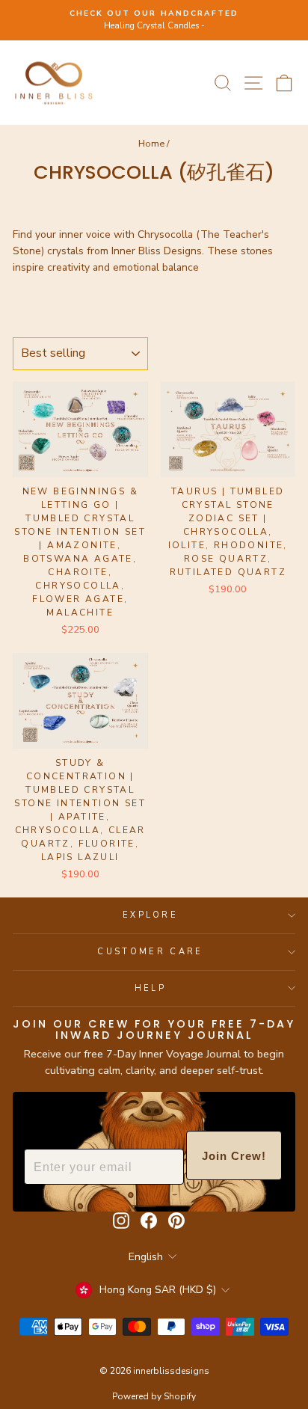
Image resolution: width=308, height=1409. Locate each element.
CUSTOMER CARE (150, 951)
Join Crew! (234, 1155)
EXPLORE (150, 915)
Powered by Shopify (154, 1396)
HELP (150, 988)
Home (151, 143)
